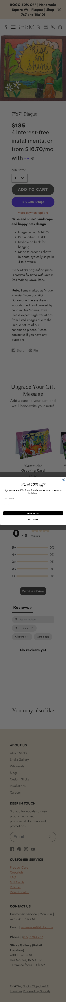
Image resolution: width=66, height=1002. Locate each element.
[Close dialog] (63, 479)
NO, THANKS (33, 520)
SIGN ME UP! (33, 513)
